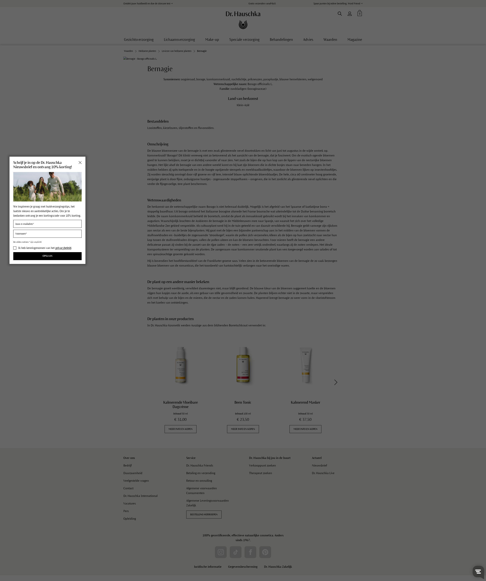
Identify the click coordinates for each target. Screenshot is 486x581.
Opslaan (47, 256)
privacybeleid (63, 247)
